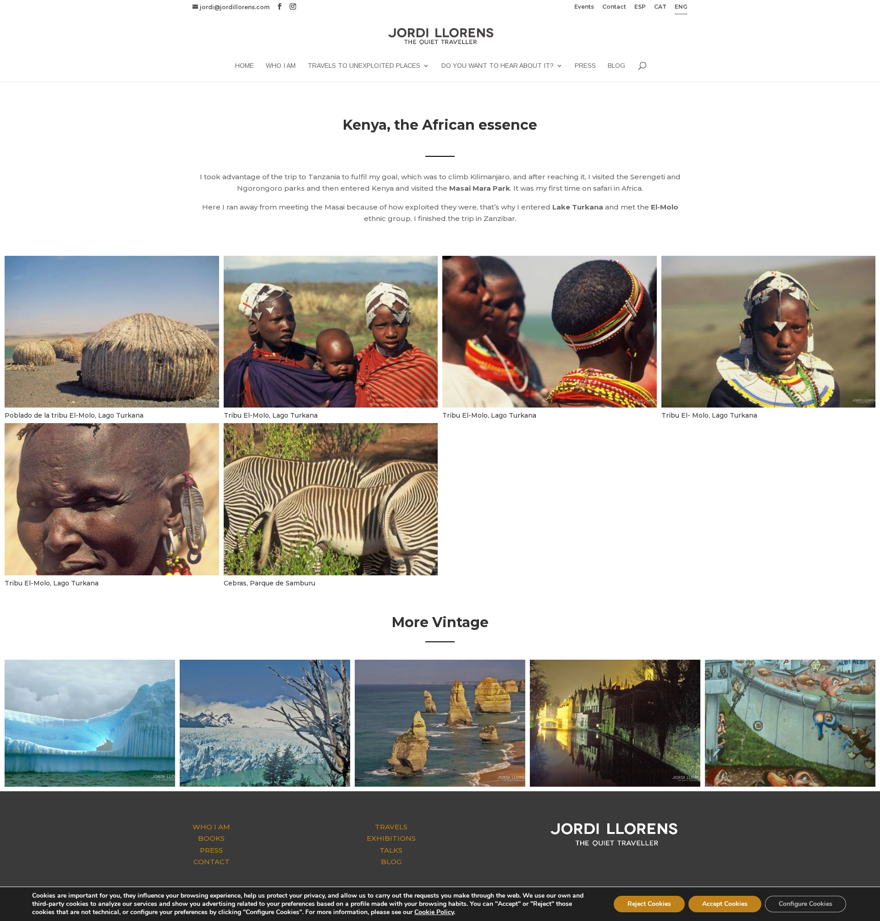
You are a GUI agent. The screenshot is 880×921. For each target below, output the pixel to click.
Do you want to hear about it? (497, 65)
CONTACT (211, 861)
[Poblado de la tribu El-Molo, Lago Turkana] (112, 407)
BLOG (391, 861)
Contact (614, 7)
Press (585, 65)
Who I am (281, 65)
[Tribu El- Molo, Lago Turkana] (768, 407)
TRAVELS (391, 826)
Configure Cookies (805, 903)
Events (584, 7)
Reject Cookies (649, 903)
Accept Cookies (725, 903)
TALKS (391, 850)
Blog (616, 65)
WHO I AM (211, 826)
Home (244, 65)
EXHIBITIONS (391, 838)
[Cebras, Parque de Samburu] (331, 575)
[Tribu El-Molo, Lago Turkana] (331, 407)
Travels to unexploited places (364, 65)
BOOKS (211, 838)
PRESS (211, 850)
